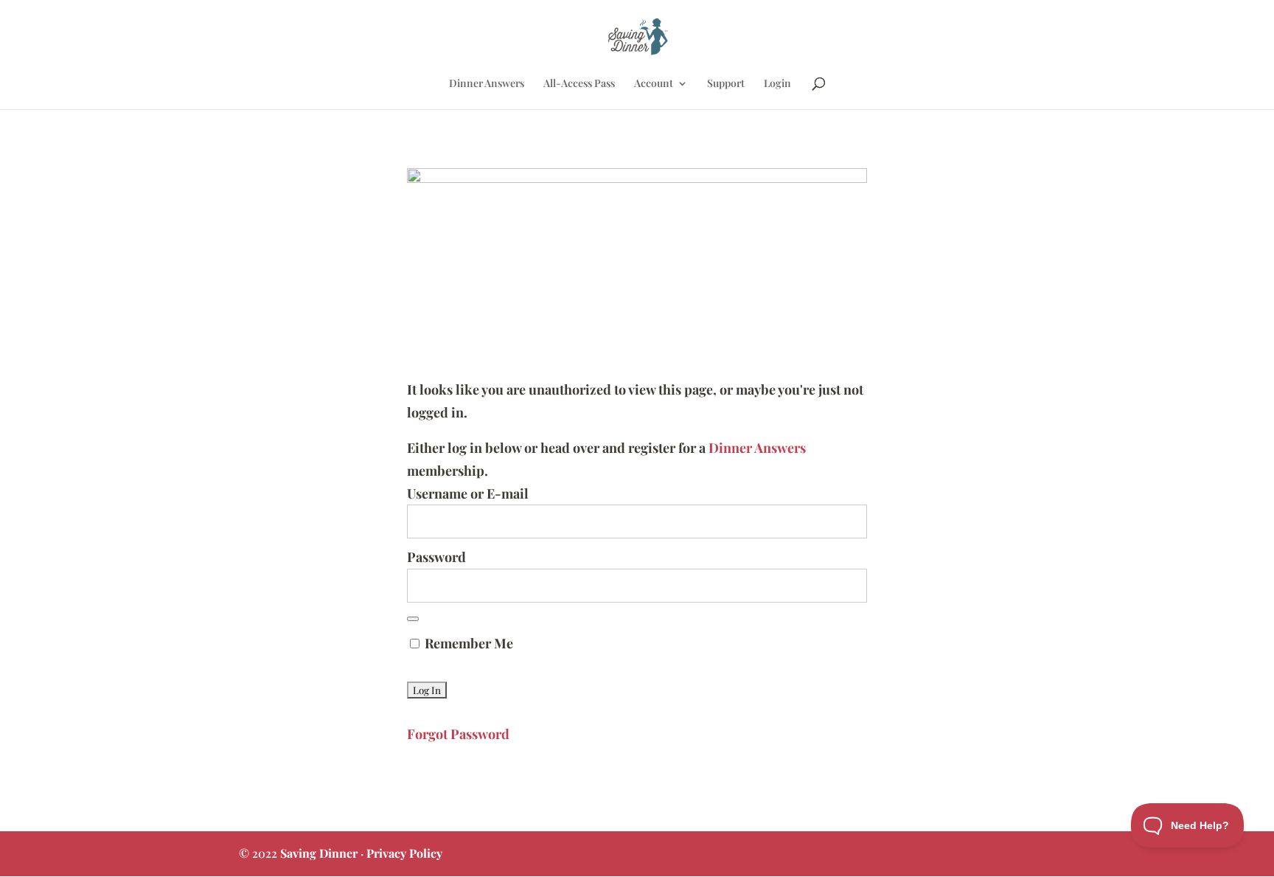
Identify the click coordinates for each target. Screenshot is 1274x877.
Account (653, 84)
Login (777, 84)
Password (436, 557)
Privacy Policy (404, 853)
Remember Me (467, 643)
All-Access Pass (579, 84)
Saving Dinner (319, 853)
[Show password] (413, 619)
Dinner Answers (486, 84)
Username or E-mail (468, 493)
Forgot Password (458, 734)
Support (726, 84)
